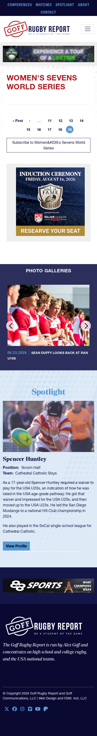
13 (72, 121)
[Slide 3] (34, 547)
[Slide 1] (20, 547)
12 (61, 121)
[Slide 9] (77, 547)
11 (51, 121)
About (83, 4)
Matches (44, 4)
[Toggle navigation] (87, 29)
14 (83, 121)
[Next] (86, 326)
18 (61, 130)
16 (40, 130)
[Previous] (11, 326)
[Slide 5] (48, 547)
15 (29, 130)
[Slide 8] (70, 547)
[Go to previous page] (29, 120)
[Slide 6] (55, 547)
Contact (49, 12)
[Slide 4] (41, 547)
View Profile (16, 542)
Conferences (20, 4)
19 (70, 130)
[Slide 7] (62, 547)
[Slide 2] (27, 547)
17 (51, 130)
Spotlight (65, 4)
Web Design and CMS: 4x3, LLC (63, 694)
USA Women (26, 473)
